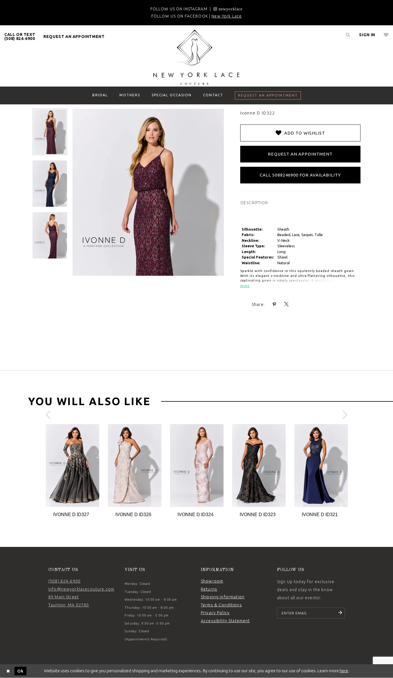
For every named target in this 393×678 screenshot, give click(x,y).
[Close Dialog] (8, 671)
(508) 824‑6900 (64, 581)
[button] (367, 35)
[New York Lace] (196, 57)
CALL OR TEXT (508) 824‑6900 (19, 36)
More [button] (245, 286)
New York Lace (226, 16)
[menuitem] (19, 36)
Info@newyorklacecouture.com (81, 589)
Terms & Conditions (221, 605)
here (344, 670)
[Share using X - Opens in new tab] (286, 304)
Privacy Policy (215, 612)
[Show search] (348, 35)
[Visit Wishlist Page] (386, 34)
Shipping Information (223, 597)
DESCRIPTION (254, 202)
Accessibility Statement (225, 620)
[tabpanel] (72, 471)
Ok (20, 670)
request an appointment (73, 36)
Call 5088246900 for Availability (300, 175)
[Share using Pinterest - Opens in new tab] (274, 304)
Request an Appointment (300, 154)
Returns (209, 589)
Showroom (212, 581)
